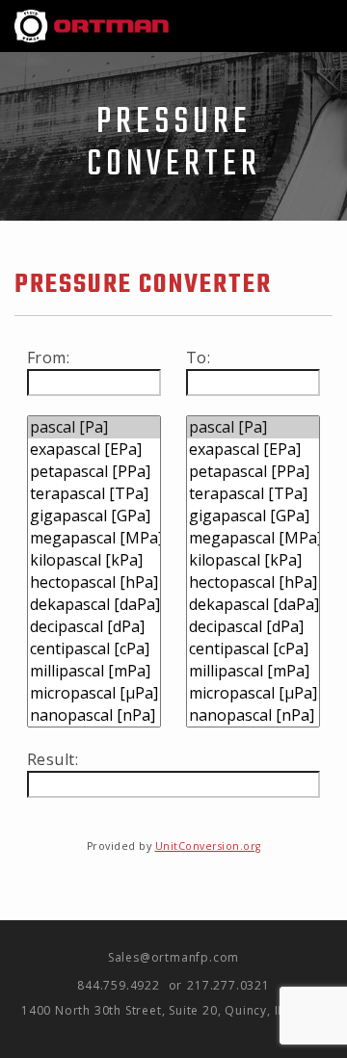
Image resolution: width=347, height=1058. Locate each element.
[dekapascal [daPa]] (94, 605)
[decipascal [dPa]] (94, 627)
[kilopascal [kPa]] (94, 560)
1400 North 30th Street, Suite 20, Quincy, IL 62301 (173, 1010)
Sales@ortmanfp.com (173, 957)
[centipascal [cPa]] (94, 649)
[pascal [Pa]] (94, 427)
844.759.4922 (118, 985)
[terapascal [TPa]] (94, 494)
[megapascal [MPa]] (94, 538)
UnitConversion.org (208, 846)
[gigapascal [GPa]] (94, 516)
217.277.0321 (228, 985)
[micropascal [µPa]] (94, 693)
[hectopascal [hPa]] (94, 582)
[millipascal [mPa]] (94, 671)
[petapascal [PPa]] (94, 472)
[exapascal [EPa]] (94, 449)
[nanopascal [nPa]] (94, 715)
